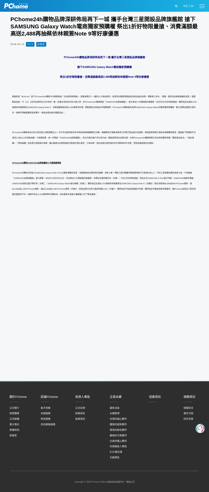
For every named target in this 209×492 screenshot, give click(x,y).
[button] (176, 6)
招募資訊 (155, 396)
